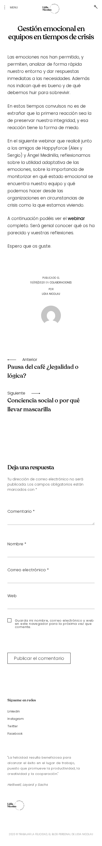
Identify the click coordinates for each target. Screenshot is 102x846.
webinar (76, 218)
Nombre (17, 544)
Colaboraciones (61, 282)
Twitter (12, 726)
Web (12, 596)
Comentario (21, 511)
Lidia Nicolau (51, 294)
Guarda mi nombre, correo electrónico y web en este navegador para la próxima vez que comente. (54, 624)
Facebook (15, 733)
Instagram (15, 719)
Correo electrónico (28, 570)
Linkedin (13, 711)
